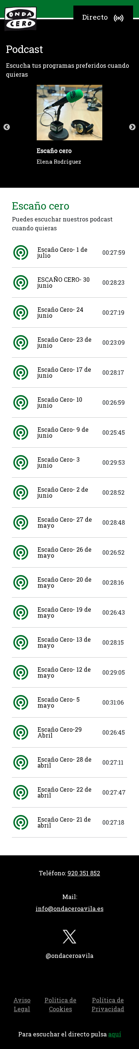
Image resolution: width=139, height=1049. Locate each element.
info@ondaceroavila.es (69, 908)
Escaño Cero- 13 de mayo (64, 642)
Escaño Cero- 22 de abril (64, 792)
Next (132, 127)
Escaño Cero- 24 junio (60, 312)
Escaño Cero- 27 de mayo (64, 522)
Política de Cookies (60, 1004)
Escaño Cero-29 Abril (59, 732)
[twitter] (69, 938)
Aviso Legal (21, 1004)
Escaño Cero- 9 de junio (63, 432)
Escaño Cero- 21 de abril (64, 822)
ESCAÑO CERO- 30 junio (63, 282)
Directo (95, 16)
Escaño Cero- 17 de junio (64, 372)
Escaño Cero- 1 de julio (62, 252)
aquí (114, 1034)
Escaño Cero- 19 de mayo (64, 612)
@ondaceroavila (69, 955)
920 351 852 (83, 873)
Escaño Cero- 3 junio (58, 462)
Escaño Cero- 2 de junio (62, 492)
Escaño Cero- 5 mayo (58, 702)
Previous (6, 127)
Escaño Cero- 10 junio (59, 402)
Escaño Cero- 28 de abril (64, 762)
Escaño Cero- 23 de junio (64, 342)
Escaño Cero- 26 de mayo (64, 552)
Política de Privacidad (108, 1004)
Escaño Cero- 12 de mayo (64, 672)
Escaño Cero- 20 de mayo (64, 582)
